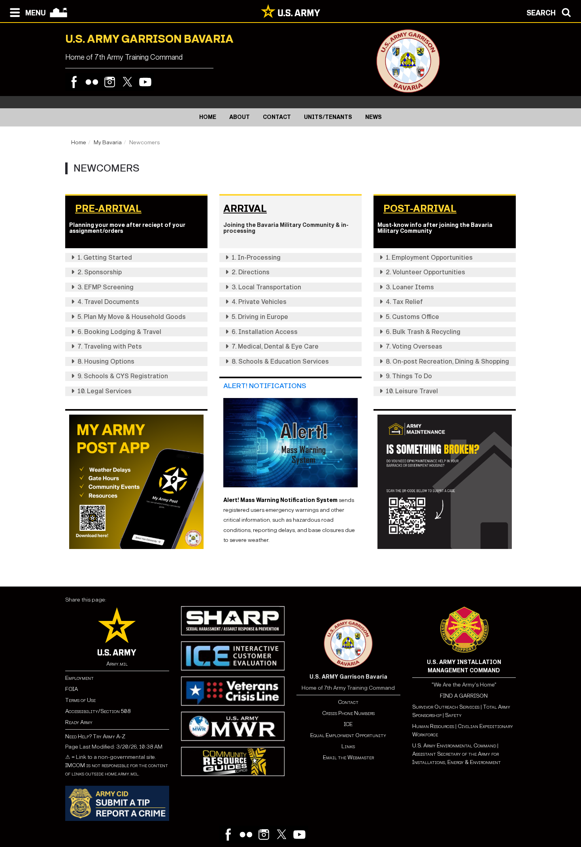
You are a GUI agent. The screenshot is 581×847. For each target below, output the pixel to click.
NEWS (373, 117)
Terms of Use (80, 700)
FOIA (71, 689)
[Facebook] (74, 82)
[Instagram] (110, 82)
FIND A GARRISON (464, 695)
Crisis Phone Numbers (348, 713)
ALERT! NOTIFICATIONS (264, 386)
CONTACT (277, 117)
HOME (207, 117)
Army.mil (117, 663)
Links (348, 746)
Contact (348, 702)
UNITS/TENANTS (328, 117)
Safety (453, 715)
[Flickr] (92, 82)
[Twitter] (127, 82)
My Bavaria (108, 142)
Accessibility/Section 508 (97, 711)
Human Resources (433, 726)
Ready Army (78, 722)
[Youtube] (145, 82)
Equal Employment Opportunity (348, 735)
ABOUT (239, 117)
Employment (79, 678)
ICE (348, 724)
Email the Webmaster (348, 757)
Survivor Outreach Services (445, 707)
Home (78, 142)
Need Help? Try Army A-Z (95, 736)
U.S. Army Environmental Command (454, 745)
